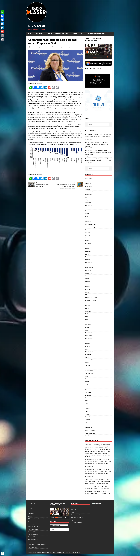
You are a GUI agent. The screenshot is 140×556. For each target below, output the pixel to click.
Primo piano (57, 47)
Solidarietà (88, 392)
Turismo (87, 419)
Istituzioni (67, 47)
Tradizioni (87, 414)
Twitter (72, 512)
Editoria (87, 246)
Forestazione (88, 262)
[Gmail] (2, 31)
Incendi (87, 292)
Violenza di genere (90, 433)
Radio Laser (38, 34)
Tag (29, 521)
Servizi (87, 381)
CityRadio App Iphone (76, 522)
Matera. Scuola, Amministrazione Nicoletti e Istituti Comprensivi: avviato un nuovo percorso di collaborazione (98, 152)
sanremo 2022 (89, 371)
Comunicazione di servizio (92, 224)
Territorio (87, 411)
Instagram (73, 509)
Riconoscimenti (89, 352)
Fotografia (88, 270)
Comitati (87, 219)
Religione (87, 346)
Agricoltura (88, 183)
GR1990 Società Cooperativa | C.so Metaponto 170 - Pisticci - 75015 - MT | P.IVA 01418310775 (58, 552)
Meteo (87, 316)
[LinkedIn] (2, 28)
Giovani (87, 278)
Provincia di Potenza (33, 531)
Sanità (87, 362)
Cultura (87, 238)
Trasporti (87, 417)
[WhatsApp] (2, 12)
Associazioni (88, 205)
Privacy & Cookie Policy (34, 526)
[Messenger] (2, 20)
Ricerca (87, 349)
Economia (88, 243)
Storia (86, 400)
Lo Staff (30, 508)
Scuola (87, 379)
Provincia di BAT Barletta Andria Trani (37, 544)
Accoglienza (88, 178)
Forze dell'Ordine (89, 267)
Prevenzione (88, 333)
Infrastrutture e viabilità (91, 297)
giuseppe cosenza (90, 491)
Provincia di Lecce (32, 542)
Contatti (30, 516)
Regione (87, 343)
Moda (86, 319)
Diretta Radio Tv (32, 503)
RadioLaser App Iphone (77, 517)
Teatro (87, 406)
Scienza (87, 376)
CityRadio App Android (76, 520)
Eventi (86, 257)
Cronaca (87, 235)
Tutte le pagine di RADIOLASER (35, 524)
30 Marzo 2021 (34, 47)
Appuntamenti (89, 192)
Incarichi (87, 289)
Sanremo (87, 365)
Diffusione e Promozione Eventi (36, 519)
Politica (87, 330)
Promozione (88, 338)
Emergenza (88, 251)
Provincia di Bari (32, 537)
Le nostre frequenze (33, 511)
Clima (86, 216)
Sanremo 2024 (89, 373)
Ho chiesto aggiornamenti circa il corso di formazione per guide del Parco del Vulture (97, 493)
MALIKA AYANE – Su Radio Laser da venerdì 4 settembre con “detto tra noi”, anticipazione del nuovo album (97, 144)
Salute (87, 357)
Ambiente (87, 189)
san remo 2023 (89, 360)
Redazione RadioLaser (45, 47)
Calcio (86, 208)
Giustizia (87, 281)
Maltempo (88, 311)
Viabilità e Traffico (90, 430)
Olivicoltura (88, 324)
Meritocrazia (88, 314)
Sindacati (87, 387)
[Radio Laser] (36, 21)
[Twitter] (2, 24)
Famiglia (87, 259)
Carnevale (87, 211)
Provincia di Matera (33, 529)
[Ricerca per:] (98, 124)
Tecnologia (88, 408)
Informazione (88, 295)
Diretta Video (31, 506)
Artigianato (88, 200)
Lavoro (71, 47)
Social (86, 390)
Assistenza (88, 202)
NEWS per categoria (61, 34)
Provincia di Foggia (32, 547)
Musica (87, 322)
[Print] (2, 35)
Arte (86, 197)
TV (86, 422)
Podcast (49, 34)
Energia (87, 254)
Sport (86, 398)
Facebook (73, 507)
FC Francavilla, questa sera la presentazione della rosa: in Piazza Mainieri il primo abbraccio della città (98, 136)
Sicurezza (87, 384)
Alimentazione (89, 186)
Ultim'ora (87, 425)
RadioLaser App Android (77, 515)
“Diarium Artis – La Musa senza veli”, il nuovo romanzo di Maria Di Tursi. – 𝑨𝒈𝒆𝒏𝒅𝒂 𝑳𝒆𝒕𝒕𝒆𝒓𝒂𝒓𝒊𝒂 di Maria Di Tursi (97, 481)
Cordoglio (87, 232)
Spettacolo (88, 395)
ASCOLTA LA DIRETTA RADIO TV (96, 34)
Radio (86, 341)
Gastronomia (88, 273)
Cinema (87, 213)
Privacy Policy (97, 503)
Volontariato (88, 436)
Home (29, 34)
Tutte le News (77, 34)
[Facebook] (2, 16)
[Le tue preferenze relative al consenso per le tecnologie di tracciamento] (2, 553)
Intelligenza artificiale (90, 300)
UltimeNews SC (89, 427)
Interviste (87, 303)
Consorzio (88, 230)
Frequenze (31, 513)
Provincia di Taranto (33, 534)
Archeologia (88, 194)
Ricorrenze (88, 354)
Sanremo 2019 (89, 368)
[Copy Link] (2, 39)
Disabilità (87, 240)
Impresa (62, 47)
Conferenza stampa (90, 227)
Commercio (88, 221)
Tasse (86, 403)
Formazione (88, 265)
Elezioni (87, 248)
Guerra (87, 284)
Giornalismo (88, 276)
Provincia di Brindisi (33, 539)
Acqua (87, 181)
